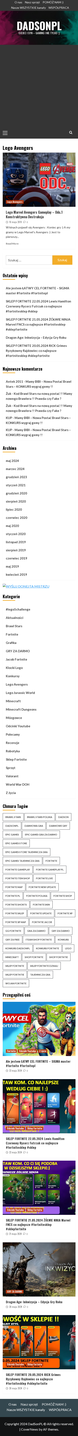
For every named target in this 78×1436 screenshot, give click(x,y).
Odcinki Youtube (18, 726)
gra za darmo (36, 930)
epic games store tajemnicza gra (26, 852)
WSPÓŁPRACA (58, 7)
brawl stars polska (39, 817)
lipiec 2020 (14, 509)
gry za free (12, 939)
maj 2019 (12, 566)
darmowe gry (58, 825)
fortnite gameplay (17, 869)
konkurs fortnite (47, 948)
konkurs (63, 939)
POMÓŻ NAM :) (53, 2)
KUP (9, 418)
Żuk (8, 393)
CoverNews (29, 1429)
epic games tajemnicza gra (22, 860)
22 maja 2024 (15, 1070)
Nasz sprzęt (32, 2)
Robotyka (13, 751)
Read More (12, 243)
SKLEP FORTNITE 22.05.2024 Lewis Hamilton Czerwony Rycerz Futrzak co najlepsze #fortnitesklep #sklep (38, 306)
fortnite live (44, 878)
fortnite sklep (14, 913)
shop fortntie (58, 957)
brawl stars (13, 817)
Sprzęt (10, 768)
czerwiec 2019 (16, 558)
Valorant (12, 776)
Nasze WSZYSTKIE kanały (28, 7)
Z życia (11, 793)
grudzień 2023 (16, 477)
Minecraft (13, 701)
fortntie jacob (42, 922)
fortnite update (41, 913)
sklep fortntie (14, 974)
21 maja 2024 (15, 1233)
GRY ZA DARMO (18, 651)
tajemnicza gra (40, 974)
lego (68, 948)
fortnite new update (42, 887)
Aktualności (14, 618)
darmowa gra (34, 825)
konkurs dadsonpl (17, 948)
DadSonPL (39, 25)
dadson (63, 817)
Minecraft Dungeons (21, 709)
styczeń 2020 (16, 534)
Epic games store (16, 843)
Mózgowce (14, 718)
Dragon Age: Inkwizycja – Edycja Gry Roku (36, 337)
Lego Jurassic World (20, 693)
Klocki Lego (14, 668)
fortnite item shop (17, 878)
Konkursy (13, 676)
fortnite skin (41, 904)
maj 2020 (12, 526)
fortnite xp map (15, 922)
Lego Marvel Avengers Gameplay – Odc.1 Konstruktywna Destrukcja (34, 214)
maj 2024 (12, 461)
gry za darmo (61, 930)
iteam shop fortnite (39, 939)
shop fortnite (34, 957)
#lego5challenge (18, 609)
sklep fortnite (14, 965)
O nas (18, 2)
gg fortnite (13, 930)
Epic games (12, 834)
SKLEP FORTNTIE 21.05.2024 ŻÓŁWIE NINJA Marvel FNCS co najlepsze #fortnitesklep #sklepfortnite (38, 324)
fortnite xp (65, 913)
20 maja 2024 (15, 1306)
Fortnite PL (12, 895)
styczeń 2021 (16, 485)
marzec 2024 (15, 469)
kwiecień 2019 (16, 574)
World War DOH (17, 784)
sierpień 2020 (16, 501)
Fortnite (12, 634)
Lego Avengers (14, 201)
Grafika (11, 643)
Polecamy (13, 734)
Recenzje (12, 743)
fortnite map (14, 887)
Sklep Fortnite (16, 759)
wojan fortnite (15, 983)
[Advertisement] (39, 86)
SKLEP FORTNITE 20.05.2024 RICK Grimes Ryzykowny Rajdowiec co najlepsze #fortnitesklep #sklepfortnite (36, 350)
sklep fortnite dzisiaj (44, 965)
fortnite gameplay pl (50, 869)
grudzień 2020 (16, 493)
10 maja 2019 (15, 222)
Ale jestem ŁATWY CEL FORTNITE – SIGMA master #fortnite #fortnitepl (37, 290)
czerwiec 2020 (16, 517)
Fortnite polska (36, 895)
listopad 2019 (16, 542)
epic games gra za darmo (41, 834)
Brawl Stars (14, 626)
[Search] (70, 132)
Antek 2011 (14, 381)
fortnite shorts (16, 904)
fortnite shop (62, 895)
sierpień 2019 (16, 550)
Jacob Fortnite (16, 659)
